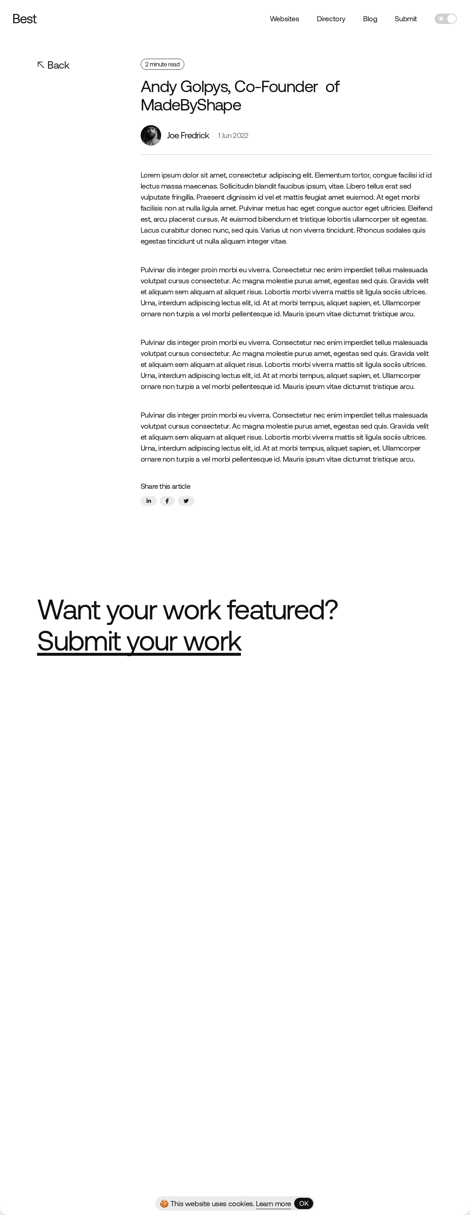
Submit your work (139, 640)
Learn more (273, 1203)
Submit (406, 18)
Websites (284, 18)
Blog (370, 18)
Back (58, 65)
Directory (331, 18)
